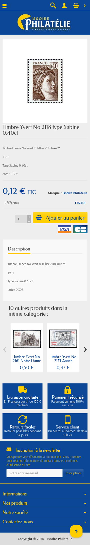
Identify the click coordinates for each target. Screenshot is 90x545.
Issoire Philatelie (75, 193)
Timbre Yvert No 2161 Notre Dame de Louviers (27, 360)
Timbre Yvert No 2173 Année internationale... (63, 360)
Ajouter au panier (65, 217)
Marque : (55, 193)
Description (19, 249)
